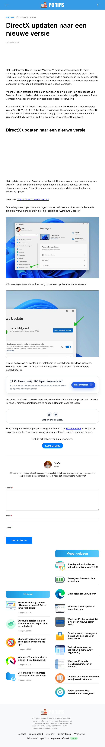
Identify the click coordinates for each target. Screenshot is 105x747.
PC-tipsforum (73, 428)
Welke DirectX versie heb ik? (33, 199)
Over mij (50, 734)
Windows (10, 17)
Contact (22, 734)
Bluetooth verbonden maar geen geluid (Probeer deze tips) (32, 642)
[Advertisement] (52, 57)
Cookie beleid (35, 734)
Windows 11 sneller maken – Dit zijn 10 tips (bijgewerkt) (32, 658)
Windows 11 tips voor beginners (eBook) (52, 738)
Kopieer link (52, 445)
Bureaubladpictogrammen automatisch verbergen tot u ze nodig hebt (33, 623)
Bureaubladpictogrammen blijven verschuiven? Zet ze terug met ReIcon (32, 605)
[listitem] (77, 565)
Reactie (9, 488)
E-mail (9, 527)
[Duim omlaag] (55, 414)
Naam (9, 516)
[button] (7, 5)
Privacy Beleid (64, 734)
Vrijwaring (79, 734)
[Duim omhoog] (49, 414)
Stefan (57, 463)
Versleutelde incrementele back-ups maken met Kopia (32, 674)
